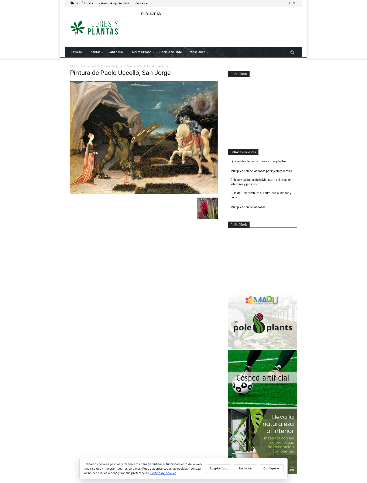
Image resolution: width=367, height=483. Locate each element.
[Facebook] (289, 3)
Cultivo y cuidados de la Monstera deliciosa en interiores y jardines (261, 182)
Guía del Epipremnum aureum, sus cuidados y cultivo (261, 195)
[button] (292, 52)
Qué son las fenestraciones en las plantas (258, 161)
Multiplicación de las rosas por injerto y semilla (261, 171)
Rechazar (245, 468)
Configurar (271, 468)
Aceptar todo (219, 468)
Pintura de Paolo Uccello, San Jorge (101, 66)
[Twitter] (294, 3)
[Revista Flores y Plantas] (100, 27)
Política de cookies (163, 473)
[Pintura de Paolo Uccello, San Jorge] (144, 193)
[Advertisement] (218, 32)
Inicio (73, 66)
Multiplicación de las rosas (248, 207)
